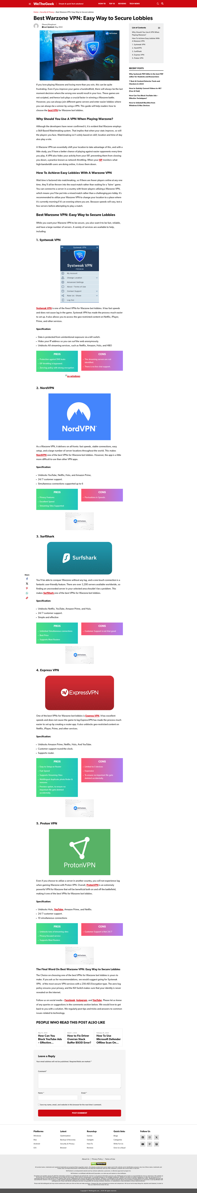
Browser (63, 1148)
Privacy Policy (97, 1159)
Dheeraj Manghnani (49, 24)
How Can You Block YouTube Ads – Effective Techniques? (143, 97)
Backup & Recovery (67, 1140)
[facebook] (27, 579)
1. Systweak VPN (138, 44)
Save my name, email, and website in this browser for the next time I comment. (71, 1105)
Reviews (122, 4)
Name (41, 1093)
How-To (90, 1144)
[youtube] (142, 1144)
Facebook (70, 1000)
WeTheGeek (44, 4)
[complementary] (27, 598)
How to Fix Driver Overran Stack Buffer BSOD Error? (79, 1039)
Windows (37, 1136)
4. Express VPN (138, 55)
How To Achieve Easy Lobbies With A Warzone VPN (146, 39)
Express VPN (92, 716)
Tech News (135, 4)
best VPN (53, 110)
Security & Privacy (47, 12)
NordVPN (41, 455)
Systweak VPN (44, 308)
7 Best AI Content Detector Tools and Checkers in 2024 (144, 82)
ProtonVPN (92, 885)
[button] (158, 4)
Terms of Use (110, 1159)
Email (84, 1093)
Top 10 (112, 4)
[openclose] (29, 4)
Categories (118, 1140)
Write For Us (118, 1144)
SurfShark (48, 593)
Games (89, 1136)
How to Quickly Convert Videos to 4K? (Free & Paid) (145, 90)
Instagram (81, 1000)
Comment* (42, 1071)
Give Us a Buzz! (120, 1148)
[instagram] (149, 1137)
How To (102, 4)
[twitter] (27, 583)
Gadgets (90, 1140)
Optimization (65, 1136)
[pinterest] (27, 588)
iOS (35, 1148)
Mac (35, 1140)
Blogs (116, 1136)
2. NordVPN (137, 48)
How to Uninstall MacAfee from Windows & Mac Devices (142, 104)
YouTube (58, 909)
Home (36, 12)
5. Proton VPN (137, 58)
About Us (85, 1159)
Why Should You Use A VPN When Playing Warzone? (145, 33)
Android (37, 1144)
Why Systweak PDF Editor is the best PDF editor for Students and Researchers (146, 75)
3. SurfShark (137, 51)
